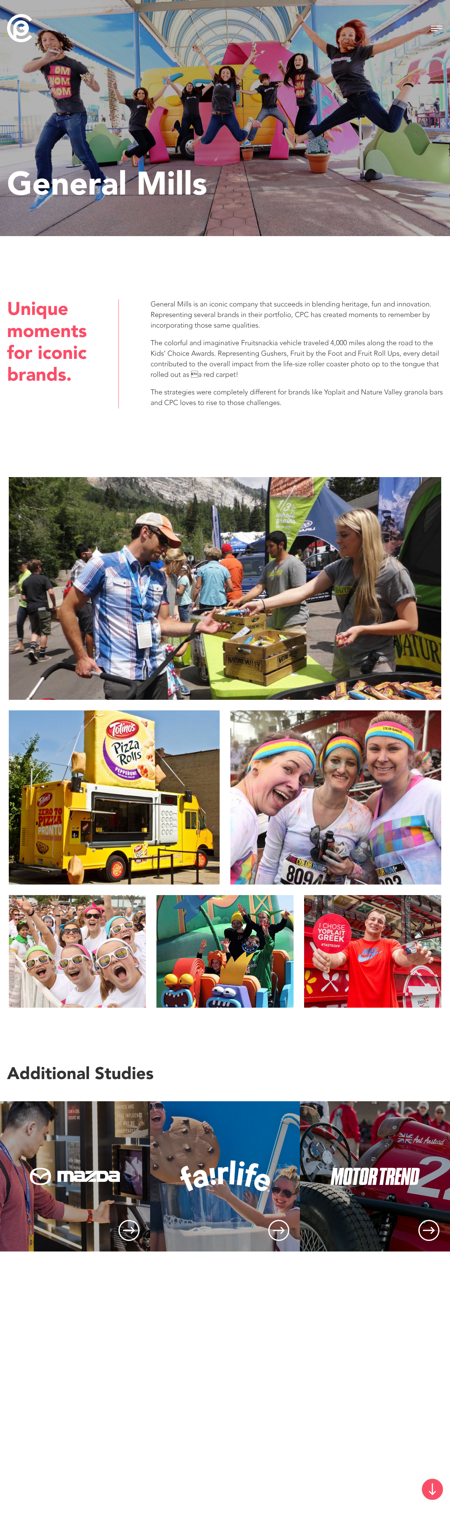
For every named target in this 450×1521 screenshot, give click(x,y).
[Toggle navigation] (436, 28)
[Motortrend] (375, 1176)
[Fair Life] (225, 1176)
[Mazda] (75, 1176)
